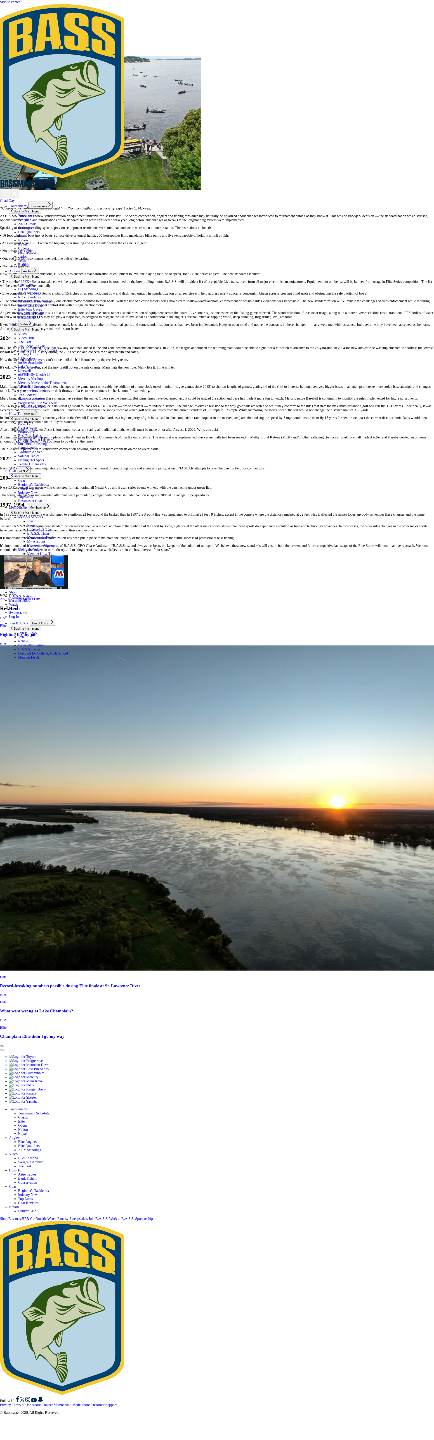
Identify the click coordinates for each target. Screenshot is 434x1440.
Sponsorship (144, 1219)
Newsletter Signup (31, 645)
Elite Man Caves (30, 309)
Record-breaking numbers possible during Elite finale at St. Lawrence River (70, 985)
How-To (15, 414)
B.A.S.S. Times (38, 533)
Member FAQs (29, 657)
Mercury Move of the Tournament (42, 383)
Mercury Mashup (30, 379)
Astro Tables (27, 1174)
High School (27, 252)
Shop (13, 592)
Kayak (23, 244)
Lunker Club (27, 1211)
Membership (18, 507)
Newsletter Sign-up (41, 545)
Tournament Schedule (33, 1113)
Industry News (28, 493)
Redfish (23, 265)
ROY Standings (29, 297)
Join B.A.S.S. (19, 623)
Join (30, 521)
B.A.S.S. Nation (21, 596)
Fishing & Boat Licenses (35, 440)
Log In (14, 617)
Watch (13, 604)
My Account (36, 541)
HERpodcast (27, 358)
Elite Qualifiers (29, 232)
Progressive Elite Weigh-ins (37, 403)
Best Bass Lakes (30, 436)
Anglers (14, 271)
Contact (47, 1405)
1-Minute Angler (30, 452)
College (23, 248)
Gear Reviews (28, 488)
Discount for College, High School (43, 653)
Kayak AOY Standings (34, 301)
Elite (3, 977)
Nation (23, 240)
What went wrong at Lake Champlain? (36, 1011)
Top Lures (25, 497)
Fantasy (14, 608)
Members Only (29, 550)
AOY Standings (29, 293)
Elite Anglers (27, 1142)
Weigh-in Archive (30, 399)
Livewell (24, 370)
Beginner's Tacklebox (33, 484)
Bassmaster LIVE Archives (37, 350)
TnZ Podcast (27, 395)
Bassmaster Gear (30, 501)
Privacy (5, 1405)
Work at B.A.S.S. (121, 1219)
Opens (22, 236)
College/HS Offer (39, 529)
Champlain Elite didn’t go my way (32, 1036)
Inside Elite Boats (30, 305)
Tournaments (18, 206)
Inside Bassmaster (31, 362)
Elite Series (26, 228)
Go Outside (38, 1219)
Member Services (30, 517)
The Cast (24, 342)
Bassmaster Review (32, 407)
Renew (32, 525)
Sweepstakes (18, 612)
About (36, 1405)
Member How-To (39, 554)
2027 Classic (27, 224)
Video (13, 324)
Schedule (24, 220)
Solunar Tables (28, 456)
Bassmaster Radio (31, 313)
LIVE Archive (28, 1158)
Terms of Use (21, 1405)
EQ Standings (28, 289)
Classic (23, 1117)
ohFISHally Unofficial (34, 374)
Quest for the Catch (32, 391)
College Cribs (28, 354)
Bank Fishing (27, 448)
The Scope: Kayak (31, 346)
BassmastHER (28, 317)
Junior (22, 256)
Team (22, 260)
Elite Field (25, 285)
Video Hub (26, 338)
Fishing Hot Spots (31, 460)
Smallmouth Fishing (32, 444)
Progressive (26, 431)
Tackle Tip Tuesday (32, 387)
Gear (12, 471)
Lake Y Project (28, 366)
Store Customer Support (99, 1405)
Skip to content (10, 2)
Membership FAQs (40, 537)
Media (76, 1405)
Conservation (27, 427)
